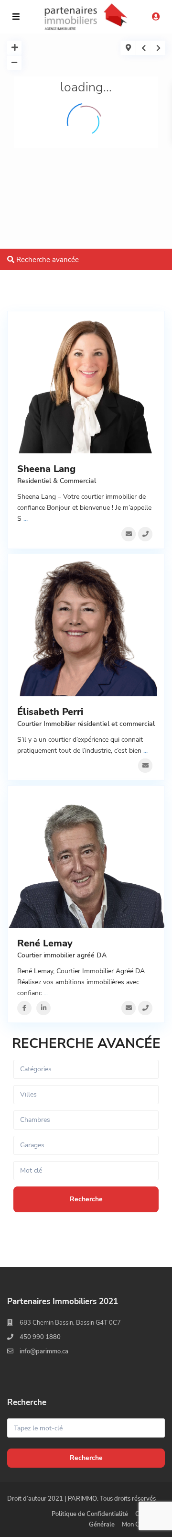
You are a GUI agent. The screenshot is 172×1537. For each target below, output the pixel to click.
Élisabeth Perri (50, 711)
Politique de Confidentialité (90, 1514)
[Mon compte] (156, 17)
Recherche (86, 1457)
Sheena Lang (46, 468)
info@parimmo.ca (44, 1351)
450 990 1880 (40, 1337)
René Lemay (45, 943)
